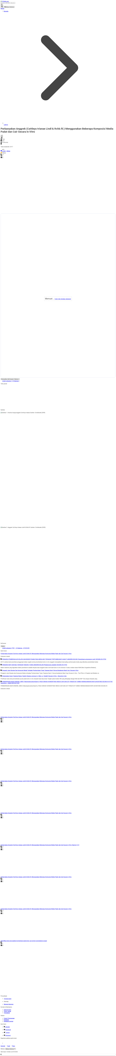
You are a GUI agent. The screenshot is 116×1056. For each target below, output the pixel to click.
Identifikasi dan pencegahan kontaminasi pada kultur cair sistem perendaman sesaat (24, 941)
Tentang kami (7, 999)
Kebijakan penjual (8, 1021)
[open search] (2, 7)
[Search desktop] (2, 5)
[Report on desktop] (2, 137)
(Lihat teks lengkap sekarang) (63, 299)
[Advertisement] (7, 182)
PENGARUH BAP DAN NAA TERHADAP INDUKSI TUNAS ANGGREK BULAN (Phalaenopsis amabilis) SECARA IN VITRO (34, 665)
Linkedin (7, 1027)
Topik (8, 1046)
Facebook (8, 1030)
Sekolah (3, 1046)
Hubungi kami (7, 1010)
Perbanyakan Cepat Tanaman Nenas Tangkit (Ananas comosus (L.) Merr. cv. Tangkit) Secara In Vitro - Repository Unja (34, 676)
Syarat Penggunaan (9, 1018)
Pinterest (8, 1035)
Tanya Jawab (7, 1011)
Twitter (7, 1032)
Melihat (3, 646)
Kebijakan (6, 1020)
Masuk (2, 8)
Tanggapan (7, 1013)
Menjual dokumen (8, 1004)
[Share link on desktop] (2, 136)
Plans (13, 1046)
